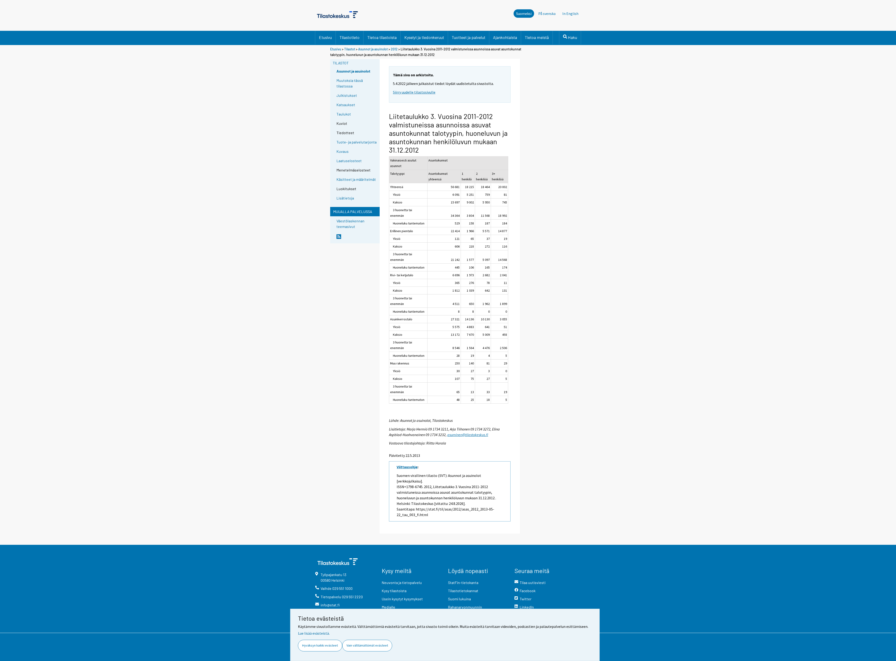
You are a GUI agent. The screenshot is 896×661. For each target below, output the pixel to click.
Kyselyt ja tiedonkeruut (424, 37)
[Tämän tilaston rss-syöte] (357, 238)
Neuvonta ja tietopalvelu (402, 582)
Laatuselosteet (349, 160)
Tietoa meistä (537, 37)
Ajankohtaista (505, 37)
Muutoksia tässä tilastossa (349, 83)
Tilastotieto (350, 37)
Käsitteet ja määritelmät (356, 179)
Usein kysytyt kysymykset (402, 599)
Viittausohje (407, 467)
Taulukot (343, 114)
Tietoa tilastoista (382, 37)
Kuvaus (342, 151)
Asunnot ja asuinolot (373, 49)
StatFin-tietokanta (463, 582)
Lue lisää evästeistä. (314, 633)
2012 (394, 49)
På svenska (547, 13)
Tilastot (349, 49)
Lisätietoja (345, 198)
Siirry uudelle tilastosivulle (414, 92)
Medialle (388, 607)
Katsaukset (345, 104)
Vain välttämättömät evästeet (367, 645)
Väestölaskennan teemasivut (350, 224)
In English (570, 13)
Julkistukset (346, 95)
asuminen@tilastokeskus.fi (467, 434)
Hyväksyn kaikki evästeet (320, 645)
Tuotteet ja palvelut (468, 37)
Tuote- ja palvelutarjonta (356, 142)
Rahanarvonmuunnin (465, 607)
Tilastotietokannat (463, 590)
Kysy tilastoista (394, 590)
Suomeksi (524, 13)
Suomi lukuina (459, 599)
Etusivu (325, 37)
